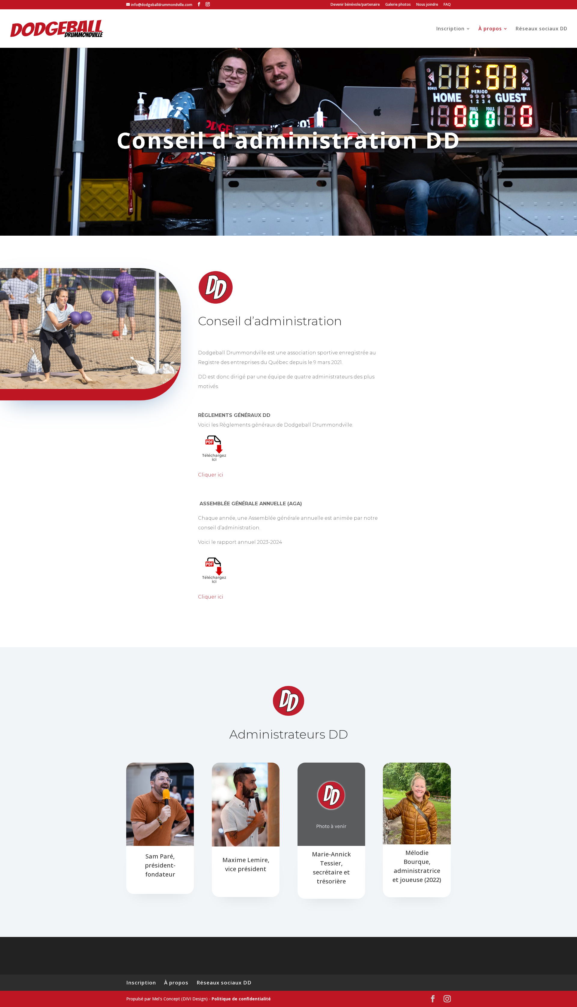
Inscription (450, 29)
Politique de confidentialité (241, 999)
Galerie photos (398, 5)
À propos (490, 29)
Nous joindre (427, 5)
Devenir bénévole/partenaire (355, 5)
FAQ (447, 5)
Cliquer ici (210, 475)
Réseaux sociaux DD (541, 29)
